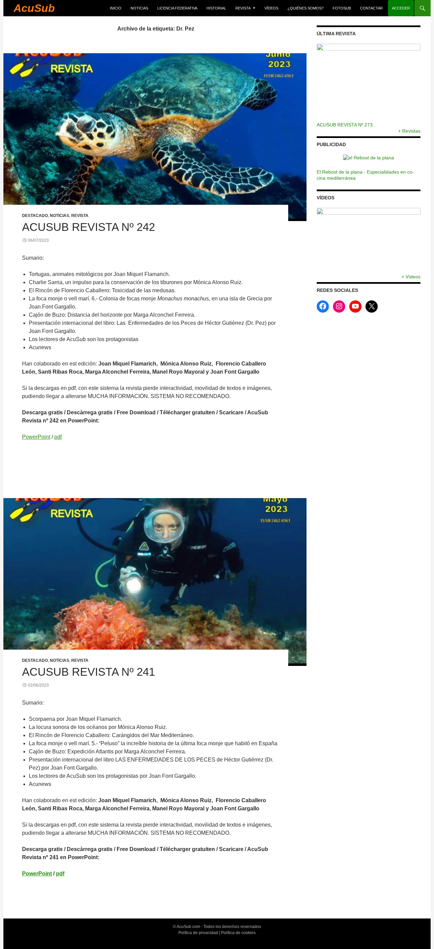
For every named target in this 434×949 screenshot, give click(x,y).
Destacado (35, 215)
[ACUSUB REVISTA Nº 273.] (368, 83)
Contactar (371, 8)
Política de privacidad (198, 932)
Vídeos (271, 8)
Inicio (115, 8)
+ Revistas (409, 131)
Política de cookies (238, 932)
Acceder (401, 8)
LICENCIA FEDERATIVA (177, 8)
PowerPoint (36, 437)
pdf (58, 437)
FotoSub (342, 8)
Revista (243, 8)
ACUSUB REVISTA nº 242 (88, 227)
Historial (216, 8)
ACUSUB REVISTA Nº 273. (345, 124)
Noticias (139, 8)
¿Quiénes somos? (305, 8)
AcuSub (34, 8)
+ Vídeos (410, 276)
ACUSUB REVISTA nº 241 (88, 672)
